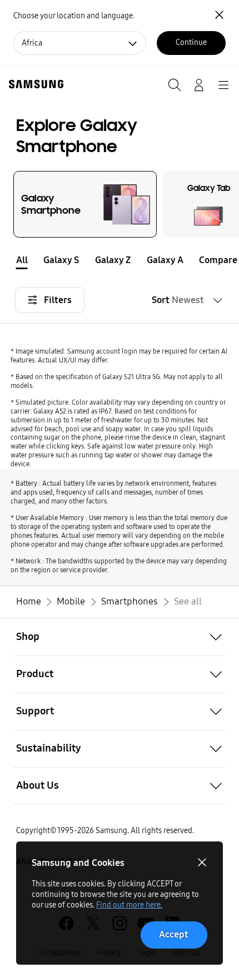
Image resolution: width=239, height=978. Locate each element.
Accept (173, 934)
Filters (58, 300)
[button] (231, 260)
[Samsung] (33, 84)
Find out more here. (129, 905)
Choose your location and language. (74, 16)
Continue (191, 42)
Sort (178, 300)
